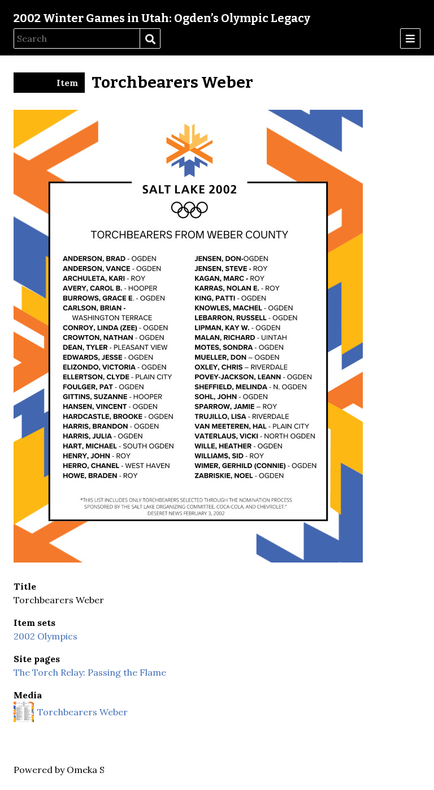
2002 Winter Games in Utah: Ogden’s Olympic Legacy (162, 18)
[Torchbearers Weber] (188, 559)
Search (150, 39)
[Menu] (410, 38)
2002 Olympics (45, 636)
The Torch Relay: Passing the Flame (90, 672)
